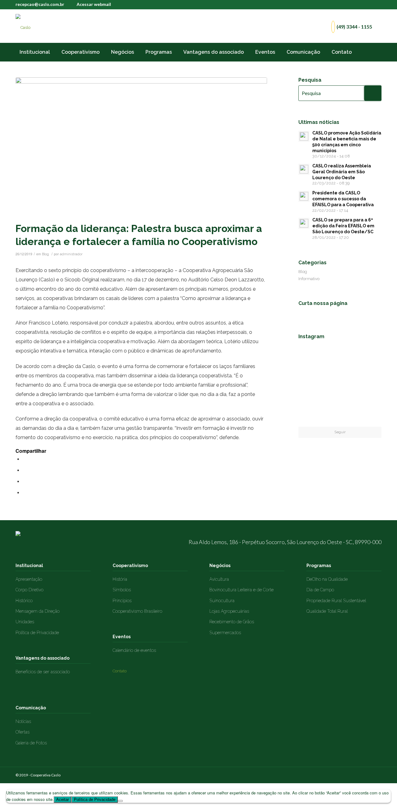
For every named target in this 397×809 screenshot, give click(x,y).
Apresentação (29, 579)
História (120, 579)
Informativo (308, 278)
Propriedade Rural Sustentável (336, 600)
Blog (45, 254)
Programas (318, 565)
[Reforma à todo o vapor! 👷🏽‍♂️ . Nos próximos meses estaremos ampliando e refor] (368, 355)
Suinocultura (221, 600)
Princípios (122, 600)
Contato (120, 671)
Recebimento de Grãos (231, 621)
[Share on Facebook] (24, 459)
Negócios (219, 565)
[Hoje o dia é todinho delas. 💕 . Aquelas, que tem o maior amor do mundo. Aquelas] (311, 383)
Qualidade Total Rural (327, 611)
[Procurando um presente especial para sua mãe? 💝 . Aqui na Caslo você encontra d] (368, 383)
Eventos (122, 636)
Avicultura (219, 579)
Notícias (23, 721)
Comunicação (31, 707)
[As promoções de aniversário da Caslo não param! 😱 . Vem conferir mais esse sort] (311, 355)
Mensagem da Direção (38, 611)
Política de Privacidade (37, 632)
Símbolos (122, 589)
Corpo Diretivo (29, 589)
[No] (120, 801)
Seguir (340, 432)
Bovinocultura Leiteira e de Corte (241, 589)
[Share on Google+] (24, 481)
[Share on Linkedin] (24, 493)
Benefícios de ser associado (43, 671)
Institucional (29, 565)
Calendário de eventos (134, 650)
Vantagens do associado (42, 658)
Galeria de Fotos (31, 742)
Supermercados (225, 632)
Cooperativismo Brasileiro (137, 611)
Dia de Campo (320, 589)
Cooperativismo (130, 565)
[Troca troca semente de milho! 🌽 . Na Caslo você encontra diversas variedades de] (340, 384)
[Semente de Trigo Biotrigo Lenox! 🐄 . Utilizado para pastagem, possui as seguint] (311, 412)
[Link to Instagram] (376, 4)
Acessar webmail (94, 4)
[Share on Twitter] (24, 470)
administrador (71, 254)
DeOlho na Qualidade (327, 579)
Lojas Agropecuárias (229, 611)
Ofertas (22, 731)
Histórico (24, 600)
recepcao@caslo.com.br (40, 4)
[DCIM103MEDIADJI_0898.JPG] (141, 148)
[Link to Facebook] (367, 4)
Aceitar (62, 799)
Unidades (25, 621)
